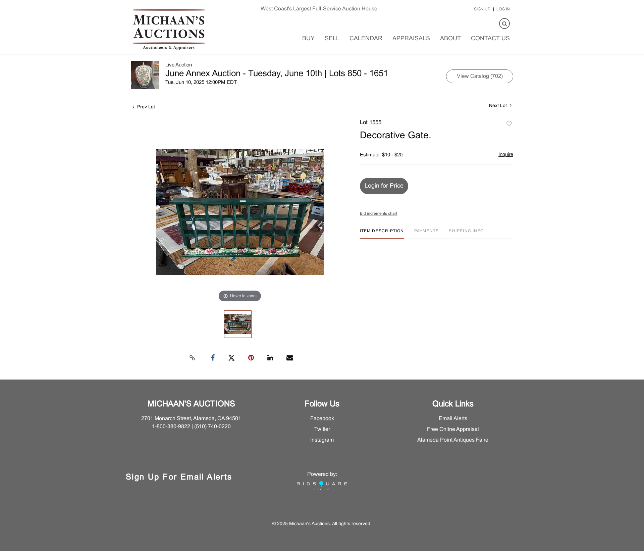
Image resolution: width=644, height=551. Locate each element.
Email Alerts (453, 418)
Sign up (482, 9)
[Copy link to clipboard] (193, 358)
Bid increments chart (378, 214)
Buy (308, 39)
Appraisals (411, 39)
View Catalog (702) (480, 76)
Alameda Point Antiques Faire (452, 440)
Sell (332, 39)
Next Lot (498, 106)
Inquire (505, 154)
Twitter (322, 429)
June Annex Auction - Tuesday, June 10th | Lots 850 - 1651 (276, 74)
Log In (503, 9)
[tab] (382, 234)
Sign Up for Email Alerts (179, 477)
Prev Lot (145, 107)
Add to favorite (509, 124)
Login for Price (384, 186)
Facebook (322, 418)
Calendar (366, 39)
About (450, 39)
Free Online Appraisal (453, 429)
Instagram (322, 440)
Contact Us (490, 39)
